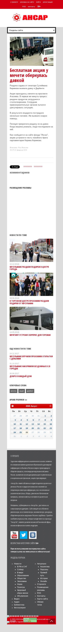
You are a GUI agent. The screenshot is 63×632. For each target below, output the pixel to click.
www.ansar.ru (31, 552)
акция (21, 391)
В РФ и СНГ (22, 567)
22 (45, 428)
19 (27, 428)
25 (21, 432)
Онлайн (43, 581)
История (44, 578)
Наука (19, 584)
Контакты (41, 596)
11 (21, 424)
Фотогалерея (20, 608)
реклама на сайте (27, 2)
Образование (23, 575)
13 (33, 424)
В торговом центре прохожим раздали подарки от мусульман (29, 302)
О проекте (41, 584)
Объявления (22, 596)
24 (15, 432)
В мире (20, 573)
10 (15, 424)
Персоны (44, 569)
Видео (17, 599)
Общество (21, 578)
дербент (30, 391)
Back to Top (51, 621)
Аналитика (45, 567)
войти (38, 2)
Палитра (21, 587)
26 (27, 432)
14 (38, 424)
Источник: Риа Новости (19, 147)
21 (38, 428)
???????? (27, 167)
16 (51, 424)
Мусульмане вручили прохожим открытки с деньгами (31, 357)
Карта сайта (42, 599)
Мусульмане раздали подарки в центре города (29, 268)
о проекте (14, 2)
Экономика (22, 581)
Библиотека (19, 605)
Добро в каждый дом (21, 376)
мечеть (13, 391)
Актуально (41, 564)
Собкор (20, 569)
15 (45, 424)
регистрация (48, 2)
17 (15, 428)
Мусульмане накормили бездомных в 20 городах (30, 367)
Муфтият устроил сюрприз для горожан (30, 334)
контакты (31, 6)
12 (27, 424)
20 (33, 428)
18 (21, 428)
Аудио (16, 602)
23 (51, 428)
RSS (24, 6)
